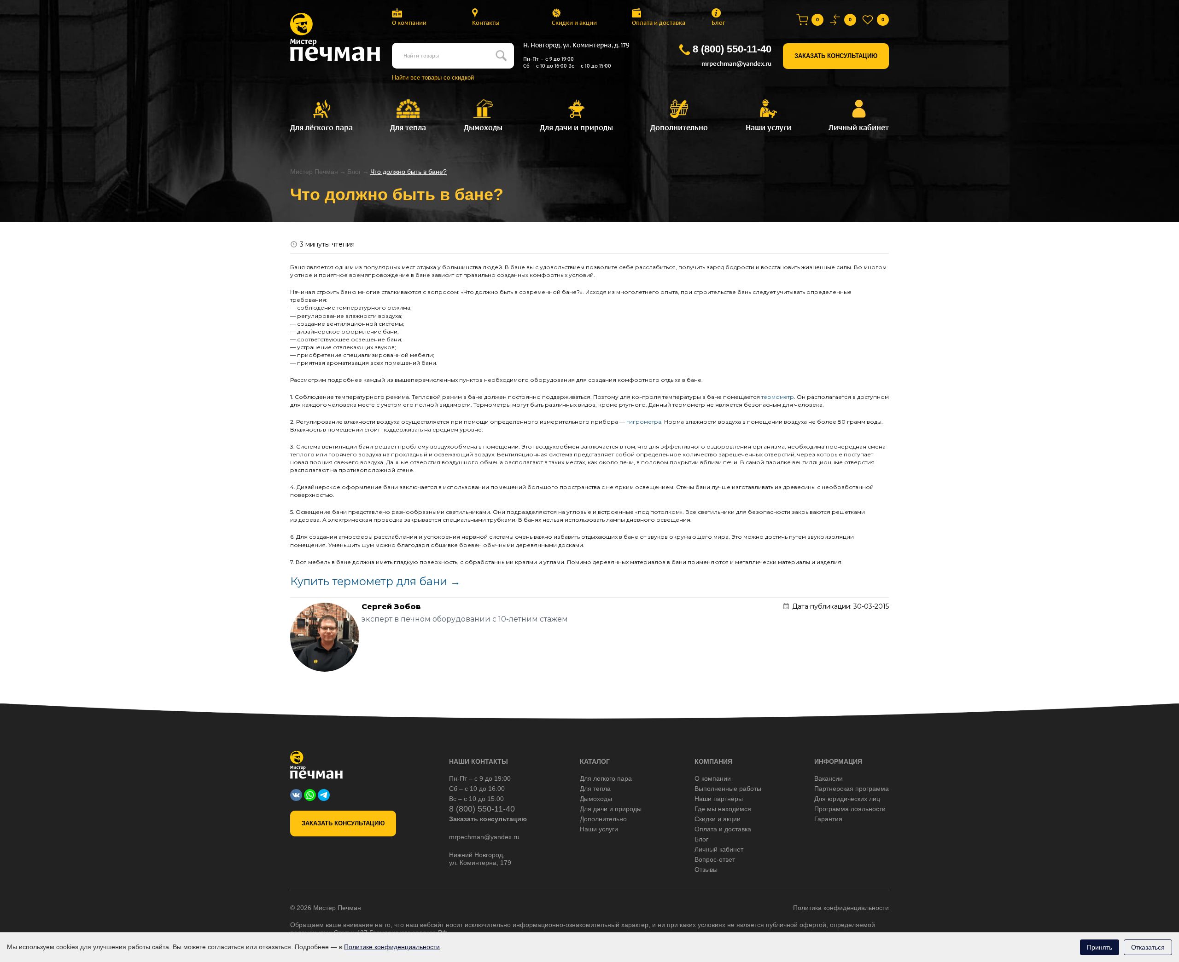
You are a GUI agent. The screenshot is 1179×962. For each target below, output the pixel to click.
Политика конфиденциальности (841, 907)
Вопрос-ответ (715, 859)
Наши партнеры (719, 798)
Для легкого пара (606, 778)
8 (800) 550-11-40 (732, 49)
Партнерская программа (851, 788)
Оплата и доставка (658, 22)
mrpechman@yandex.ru (736, 63)
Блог (718, 22)
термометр (777, 396)
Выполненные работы (728, 788)
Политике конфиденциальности (392, 946)
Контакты (486, 22)
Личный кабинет (719, 849)
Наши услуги (599, 829)
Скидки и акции (574, 22)
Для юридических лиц (847, 798)
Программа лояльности (850, 808)
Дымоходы (596, 798)
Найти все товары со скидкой (433, 77)
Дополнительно (603, 819)
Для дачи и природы (611, 808)
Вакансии (828, 778)
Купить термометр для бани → (375, 581)
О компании (409, 22)
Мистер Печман (314, 171)
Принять (1099, 947)
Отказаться (1148, 947)
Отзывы (706, 869)
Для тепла (595, 788)
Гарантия (828, 819)
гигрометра (643, 421)
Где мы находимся (723, 808)
